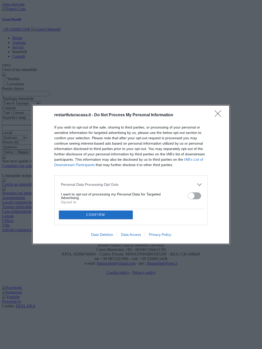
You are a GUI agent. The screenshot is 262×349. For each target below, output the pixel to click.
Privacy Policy (160, 234)
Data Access (131, 234)
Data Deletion (102, 234)
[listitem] (131, 184)
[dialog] (131, 174)
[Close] (219, 115)
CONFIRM (95, 215)
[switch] (194, 195)
